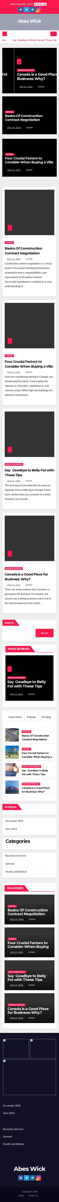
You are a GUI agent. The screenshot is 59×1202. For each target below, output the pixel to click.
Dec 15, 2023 (14, 128)
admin (29, 87)
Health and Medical (14, 464)
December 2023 (14, 821)
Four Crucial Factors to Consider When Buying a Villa (29, 160)
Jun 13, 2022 (14, 87)
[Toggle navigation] (53, 34)
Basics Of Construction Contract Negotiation (24, 118)
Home (21, 1195)
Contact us (33, 1195)
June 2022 (11, 829)
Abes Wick (29, 21)
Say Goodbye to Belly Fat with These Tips (27, 978)
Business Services (14, 70)
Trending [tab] (46, 717)
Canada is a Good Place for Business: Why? (28, 76)
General (9, 112)
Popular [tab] (31, 717)
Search (9, 622)
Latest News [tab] (15, 717)
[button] (47, 33)
